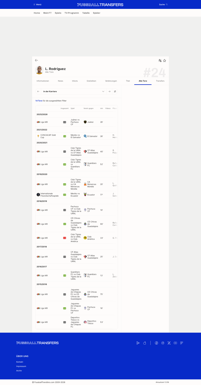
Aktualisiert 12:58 (162, 382)
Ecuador (91, 195)
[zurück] (36, 60)
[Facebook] (156, 343)
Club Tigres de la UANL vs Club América (76, 237)
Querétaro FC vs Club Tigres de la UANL (76, 275)
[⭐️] (164, 60)
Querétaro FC (91, 164)
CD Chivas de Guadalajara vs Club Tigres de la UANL (76, 224)
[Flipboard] (182, 343)
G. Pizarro (117, 238)
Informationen (43, 81)
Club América (91, 237)
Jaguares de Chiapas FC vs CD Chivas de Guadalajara (76, 294)
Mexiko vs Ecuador (75, 194)
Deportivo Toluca (91, 322)
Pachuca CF (91, 210)
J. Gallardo (116, 194)
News (60, 81)
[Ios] (144, 343)
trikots (75, 81)
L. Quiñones (117, 184)
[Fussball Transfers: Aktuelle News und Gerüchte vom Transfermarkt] (100, 4)
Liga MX (44, 122)
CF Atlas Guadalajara (92, 151)
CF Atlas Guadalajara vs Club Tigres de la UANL (76, 256)
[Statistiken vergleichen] (160, 60)
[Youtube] (175, 343)
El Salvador (92, 136)
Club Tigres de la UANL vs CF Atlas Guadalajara (76, 151)
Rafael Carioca (116, 164)
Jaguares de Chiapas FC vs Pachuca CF (76, 308)
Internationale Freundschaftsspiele (49, 194)
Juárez (90, 122)
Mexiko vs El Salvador (76, 136)
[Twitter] (169, 343)
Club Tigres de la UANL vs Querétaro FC (76, 164)
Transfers (160, 81)
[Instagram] (163, 343)
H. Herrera (116, 136)
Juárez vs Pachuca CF (75, 121)
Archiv (19, 370)
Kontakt (19, 362)
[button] (37, 4)
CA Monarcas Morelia (91, 184)
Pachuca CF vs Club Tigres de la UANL (76, 210)
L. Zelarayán (117, 275)
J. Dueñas (117, 256)
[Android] (138, 343)
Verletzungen (111, 81)
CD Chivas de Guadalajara (92, 223)
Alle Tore (143, 81)
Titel (128, 81)
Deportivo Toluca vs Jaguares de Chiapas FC (76, 322)
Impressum (21, 366)
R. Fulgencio (117, 151)
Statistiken (91, 81)
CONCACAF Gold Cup (48, 136)
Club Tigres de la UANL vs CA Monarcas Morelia (76, 184)
